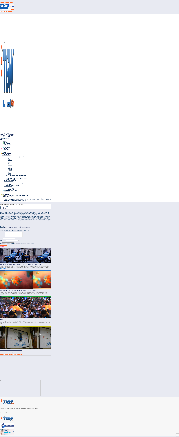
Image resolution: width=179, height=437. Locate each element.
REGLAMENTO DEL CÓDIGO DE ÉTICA (10, 190)
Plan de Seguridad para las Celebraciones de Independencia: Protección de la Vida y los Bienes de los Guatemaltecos (20, 264)
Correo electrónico (3, 240)
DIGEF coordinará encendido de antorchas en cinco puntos (10, 319)
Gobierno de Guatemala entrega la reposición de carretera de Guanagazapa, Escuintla (17, 227)
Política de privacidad (17, 243)
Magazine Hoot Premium (9, 435)
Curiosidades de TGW (3, 326)
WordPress (18, 435)
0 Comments (4, 208)
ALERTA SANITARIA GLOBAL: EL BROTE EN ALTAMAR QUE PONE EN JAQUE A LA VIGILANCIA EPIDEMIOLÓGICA (19, 290)
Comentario (2, 237)
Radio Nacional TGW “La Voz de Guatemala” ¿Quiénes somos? (11, 350)
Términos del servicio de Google (26, 243)
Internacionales (2, 270)
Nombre (1, 238)
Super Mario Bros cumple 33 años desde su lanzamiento (13, 226)
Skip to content (2, 0)
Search (1, 9)
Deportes (2, 207)
